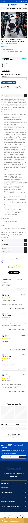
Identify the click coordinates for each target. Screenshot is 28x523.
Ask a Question (17, 87)
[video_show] (3, 35)
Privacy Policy (20, 515)
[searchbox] (9, 279)
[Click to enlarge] (25, 34)
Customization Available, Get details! (15, 1)
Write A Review (14, 272)
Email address (5, 76)
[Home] (2, 8)
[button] (22, 308)
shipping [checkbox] (8, 285)
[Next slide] (25, 25)
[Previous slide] (3, 25)
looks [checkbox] (3, 285)
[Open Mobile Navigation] (2, 5)
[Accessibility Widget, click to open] (2, 261)
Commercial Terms (10, 515)
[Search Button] (22, 5)
